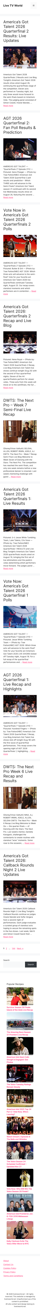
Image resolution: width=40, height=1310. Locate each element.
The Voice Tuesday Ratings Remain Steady (19, 1085)
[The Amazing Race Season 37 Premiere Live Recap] (20, 1021)
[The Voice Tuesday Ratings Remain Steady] (20, 1073)
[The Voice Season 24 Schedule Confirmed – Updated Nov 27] (20, 1150)
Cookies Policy (9, 1268)
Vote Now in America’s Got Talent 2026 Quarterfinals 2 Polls (17, 219)
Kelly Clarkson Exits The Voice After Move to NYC (18, 1242)
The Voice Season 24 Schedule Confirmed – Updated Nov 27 (17, 1164)
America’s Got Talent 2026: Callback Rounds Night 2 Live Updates (18, 865)
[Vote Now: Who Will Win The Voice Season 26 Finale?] (20, 1178)
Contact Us (8, 1264)
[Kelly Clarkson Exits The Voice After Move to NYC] (20, 1230)
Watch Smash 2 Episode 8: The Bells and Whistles (19, 1138)
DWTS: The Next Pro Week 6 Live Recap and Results (18, 773)
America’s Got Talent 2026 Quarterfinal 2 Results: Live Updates (16, 31)
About (6, 1261)
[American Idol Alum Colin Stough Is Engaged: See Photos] (20, 1046)
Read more (8, 106)
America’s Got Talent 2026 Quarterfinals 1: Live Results (17, 496)
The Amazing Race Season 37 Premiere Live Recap (19, 1033)
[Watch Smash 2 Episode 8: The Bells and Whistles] (20, 1126)
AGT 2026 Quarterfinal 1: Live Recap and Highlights (17, 682)
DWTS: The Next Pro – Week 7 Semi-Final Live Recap (18, 407)
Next (20, 948)
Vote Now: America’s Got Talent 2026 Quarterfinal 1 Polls (15, 590)
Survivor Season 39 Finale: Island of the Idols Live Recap (20, 1008)
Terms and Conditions (13, 1276)
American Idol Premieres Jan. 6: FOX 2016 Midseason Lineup (20, 1216)
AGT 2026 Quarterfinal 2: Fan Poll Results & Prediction (19, 125)
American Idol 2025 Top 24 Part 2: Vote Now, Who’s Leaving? (19, 1111)
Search (6, 960)
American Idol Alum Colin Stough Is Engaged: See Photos (18, 1059)
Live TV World (12, 5)
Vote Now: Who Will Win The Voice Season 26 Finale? (19, 1190)
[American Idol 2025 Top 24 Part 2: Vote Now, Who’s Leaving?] (20, 1098)
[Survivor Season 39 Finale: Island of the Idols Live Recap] (20, 996)
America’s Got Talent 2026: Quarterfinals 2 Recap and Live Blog (17, 316)
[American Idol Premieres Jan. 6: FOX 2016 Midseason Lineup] (20, 1203)
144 (14, 948)
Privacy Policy (9, 1272)
